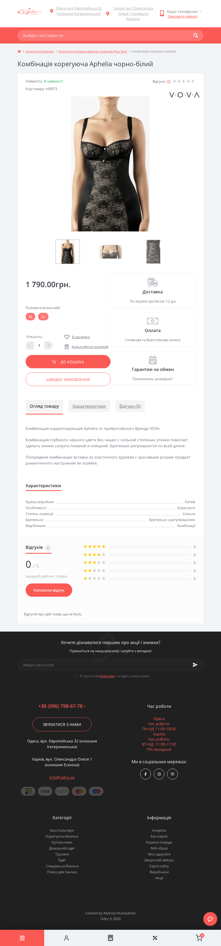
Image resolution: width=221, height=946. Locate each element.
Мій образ (159, 848)
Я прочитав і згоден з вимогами (114, 676)
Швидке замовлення (68, 379)
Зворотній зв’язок (159, 860)
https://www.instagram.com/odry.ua (159, 774)
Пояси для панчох (62, 871)
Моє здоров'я (159, 854)
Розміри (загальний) (43, 307)
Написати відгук (48, 590)
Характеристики (89, 406)
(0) (169, 81)
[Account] (66, 938)
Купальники (62, 842)
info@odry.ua (62, 777)
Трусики (62, 854)
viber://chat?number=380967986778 (172, 774)
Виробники (159, 871)
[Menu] (22, 938)
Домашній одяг (62, 848)
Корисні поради (159, 842)
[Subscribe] (195, 665)
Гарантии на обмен (153, 369)
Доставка (153, 292)
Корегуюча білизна (40, 51)
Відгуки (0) (130, 406)
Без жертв (159, 836)
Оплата (153, 330)
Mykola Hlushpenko (119, 913)
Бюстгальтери (62, 830)
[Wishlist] (155, 938)
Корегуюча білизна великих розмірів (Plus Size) (92, 51)
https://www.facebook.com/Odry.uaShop (145, 774)
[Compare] (110, 938)
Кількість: (35, 336)
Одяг (62, 860)
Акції (159, 877)
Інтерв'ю (159, 830)
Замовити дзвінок (183, 16)
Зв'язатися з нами (62, 724)
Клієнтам (107, 675)
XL (43, 316)
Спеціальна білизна (62, 866)
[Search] (195, 35)
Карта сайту (159, 866)
